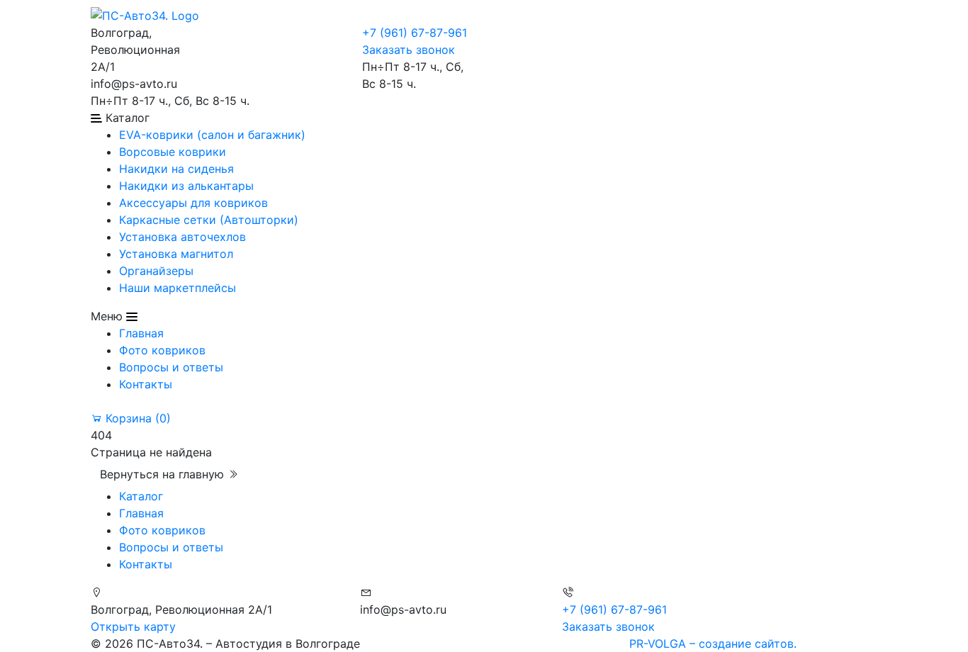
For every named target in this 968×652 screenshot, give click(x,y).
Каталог (141, 496)
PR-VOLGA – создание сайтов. (713, 643)
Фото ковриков (162, 350)
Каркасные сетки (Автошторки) (208, 220)
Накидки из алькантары (186, 186)
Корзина (136, 418)
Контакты (145, 384)
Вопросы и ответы (171, 367)
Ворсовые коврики (172, 152)
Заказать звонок (408, 50)
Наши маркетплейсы (177, 288)
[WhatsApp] (228, 33)
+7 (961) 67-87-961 (414, 33)
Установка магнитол (176, 254)
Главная (141, 333)
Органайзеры (156, 271)
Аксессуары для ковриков (193, 203)
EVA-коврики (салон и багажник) (212, 135)
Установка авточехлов (182, 237)
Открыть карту (133, 626)
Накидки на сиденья (176, 169)
